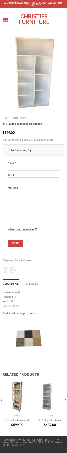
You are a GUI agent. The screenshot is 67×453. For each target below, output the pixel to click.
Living (6, 118)
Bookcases (19, 118)
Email (11, 175)
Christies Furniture (34, 19)
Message (13, 188)
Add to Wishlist (55, 42)
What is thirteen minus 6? (23, 229)
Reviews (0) (31, 283)
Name (12, 163)
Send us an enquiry (20, 150)
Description (11, 283)
